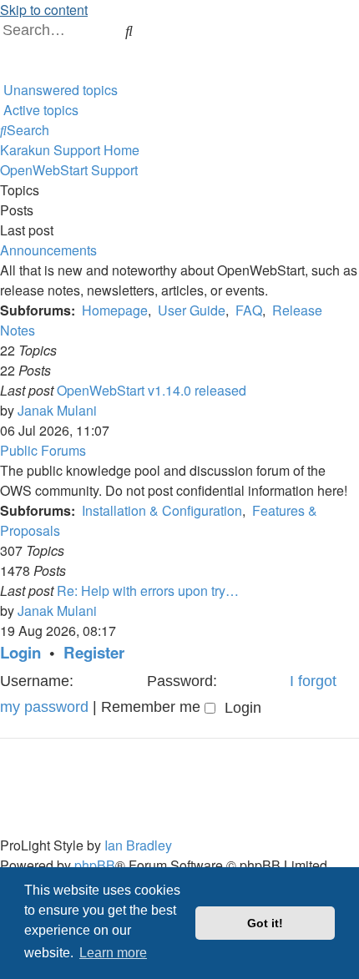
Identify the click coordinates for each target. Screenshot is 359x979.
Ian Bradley (138, 845)
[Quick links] (1, 69)
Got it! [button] (265, 923)
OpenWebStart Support (69, 169)
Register (93, 652)
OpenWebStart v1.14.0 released (151, 390)
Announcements (48, 250)
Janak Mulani (57, 410)
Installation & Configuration (162, 510)
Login (20, 652)
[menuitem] (150, 29)
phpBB (94, 865)
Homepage (115, 310)
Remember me (153, 707)
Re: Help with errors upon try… (148, 590)
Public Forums (43, 450)
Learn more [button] (113, 953)
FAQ (248, 310)
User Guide (191, 310)
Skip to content (44, 9)
